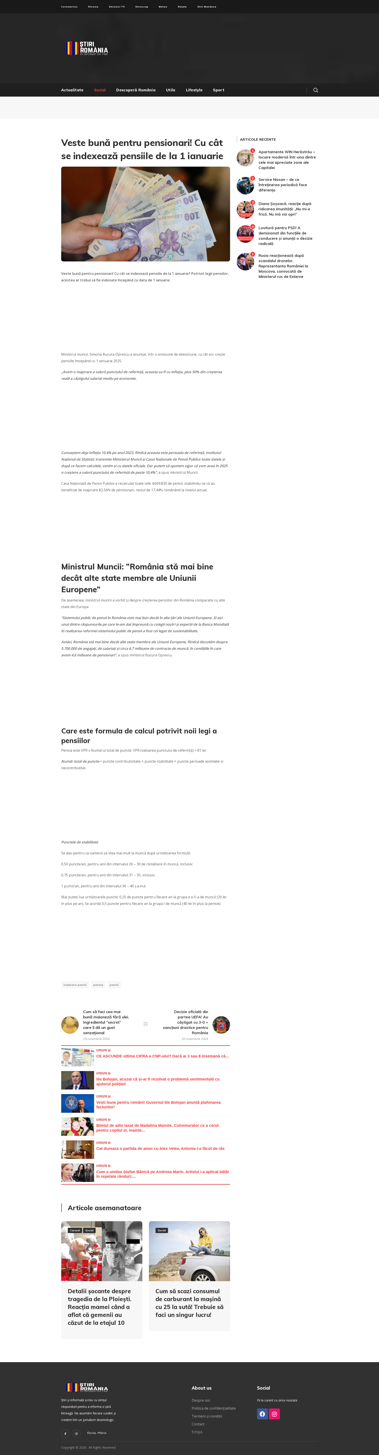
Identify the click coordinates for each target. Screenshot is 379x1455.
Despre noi (201, 1400)
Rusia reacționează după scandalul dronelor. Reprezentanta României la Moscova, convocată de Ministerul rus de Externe (283, 266)
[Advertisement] (232, 48)
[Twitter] (65, 1434)
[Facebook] (262, 1413)
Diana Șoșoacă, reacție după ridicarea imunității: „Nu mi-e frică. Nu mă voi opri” (285, 208)
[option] (102, 1283)
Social (89, 1230)
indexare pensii (75, 985)
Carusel (75, 1230)
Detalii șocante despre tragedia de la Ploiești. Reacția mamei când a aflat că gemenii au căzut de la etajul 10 (99, 1307)
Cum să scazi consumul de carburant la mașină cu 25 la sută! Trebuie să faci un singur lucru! (189, 1303)
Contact (198, 1424)
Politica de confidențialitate (214, 1408)
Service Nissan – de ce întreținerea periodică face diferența (283, 184)
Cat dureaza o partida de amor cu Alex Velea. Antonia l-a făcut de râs (160, 1148)
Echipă (197, 1432)
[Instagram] (76, 1434)
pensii (114, 985)
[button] (315, 90)
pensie (98, 985)
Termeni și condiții (207, 1416)
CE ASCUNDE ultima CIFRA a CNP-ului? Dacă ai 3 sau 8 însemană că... (162, 1056)
